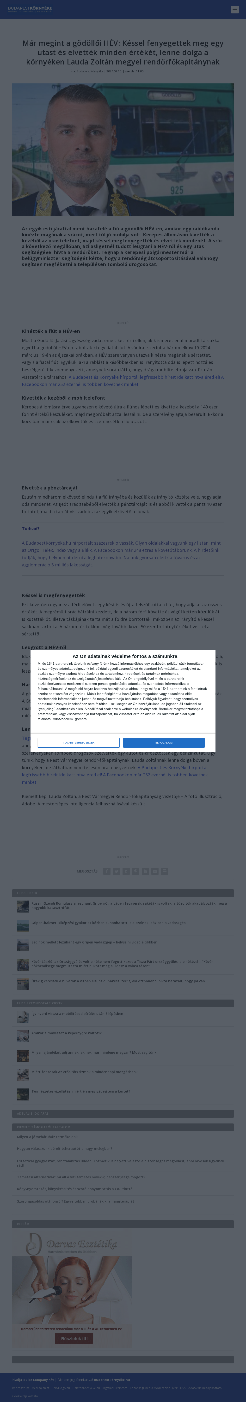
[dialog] (123, 701)
